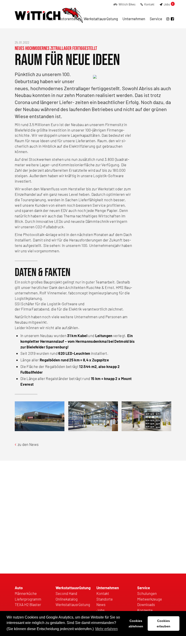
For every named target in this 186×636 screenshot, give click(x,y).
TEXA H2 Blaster (28, 604)
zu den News (28, 444)
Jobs (168, 4)
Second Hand (66, 593)
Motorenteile (68, 18)
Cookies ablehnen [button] (136, 623)
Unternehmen (133, 18)
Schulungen (147, 593)
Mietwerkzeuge (149, 599)
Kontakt (149, 4)
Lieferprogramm (28, 599)
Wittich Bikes (126, 4)
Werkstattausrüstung (101, 18)
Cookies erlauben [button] (163, 623)
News (100, 604)
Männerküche (26, 593)
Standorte (104, 599)
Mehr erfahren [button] (106, 629)
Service (156, 18)
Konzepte (145, 610)
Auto (50, 18)
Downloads (146, 604)
